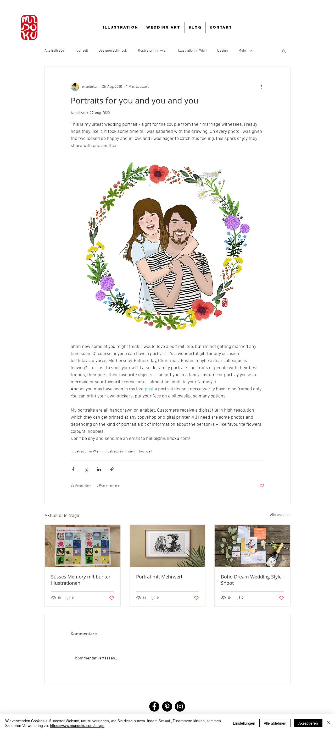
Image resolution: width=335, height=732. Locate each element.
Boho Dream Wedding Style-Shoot (252, 579)
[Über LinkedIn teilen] (98, 469)
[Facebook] (154, 706)
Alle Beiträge (54, 50)
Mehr (242, 50)
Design (222, 50)
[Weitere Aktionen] (261, 87)
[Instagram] (180, 706)
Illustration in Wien (192, 50)
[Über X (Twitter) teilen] (85, 469)
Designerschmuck (112, 50)
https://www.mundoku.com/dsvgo (77, 725)
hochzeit (81, 50)
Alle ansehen (280, 515)
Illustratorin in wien (152, 50)
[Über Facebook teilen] (73, 469)
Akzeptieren (308, 723)
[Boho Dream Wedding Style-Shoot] (252, 546)
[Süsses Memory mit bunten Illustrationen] (82, 546)
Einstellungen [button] (244, 723)
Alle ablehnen (275, 723)
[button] (283, 51)
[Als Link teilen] (111, 469)
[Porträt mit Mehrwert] (167, 546)
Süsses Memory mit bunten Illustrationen (81, 579)
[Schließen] (329, 723)
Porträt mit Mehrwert (159, 576)
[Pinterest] (167, 706)
